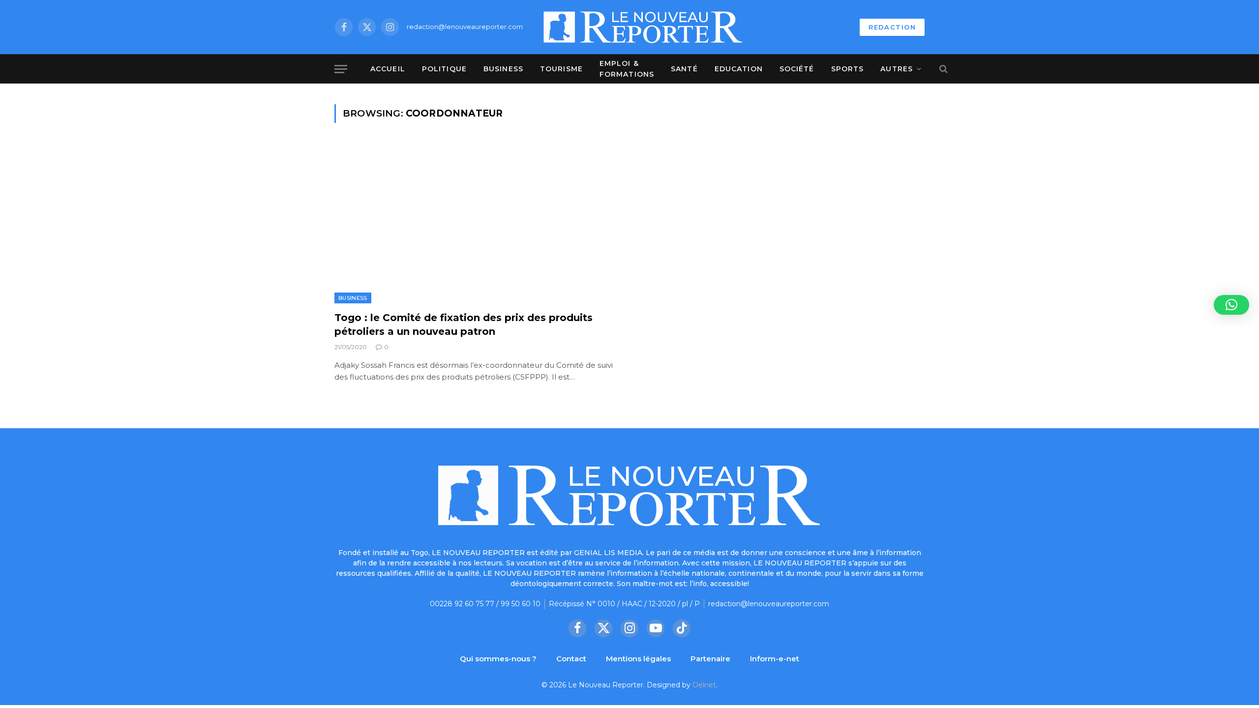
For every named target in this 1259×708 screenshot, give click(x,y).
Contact (571, 658)
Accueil (387, 68)
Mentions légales (638, 658)
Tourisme (561, 68)
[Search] (942, 69)
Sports (847, 68)
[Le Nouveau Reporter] (643, 27)
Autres (896, 68)
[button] (1231, 305)
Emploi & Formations (627, 69)
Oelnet (704, 684)
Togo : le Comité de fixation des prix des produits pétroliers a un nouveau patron (463, 324)
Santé (684, 68)
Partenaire (710, 658)
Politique (444, 68)
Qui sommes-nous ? (498, 658)
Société (796, 68)
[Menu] (340, 69)
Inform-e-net (774, 658)
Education (739, 68)
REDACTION (892, 27)
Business (503, 68)
